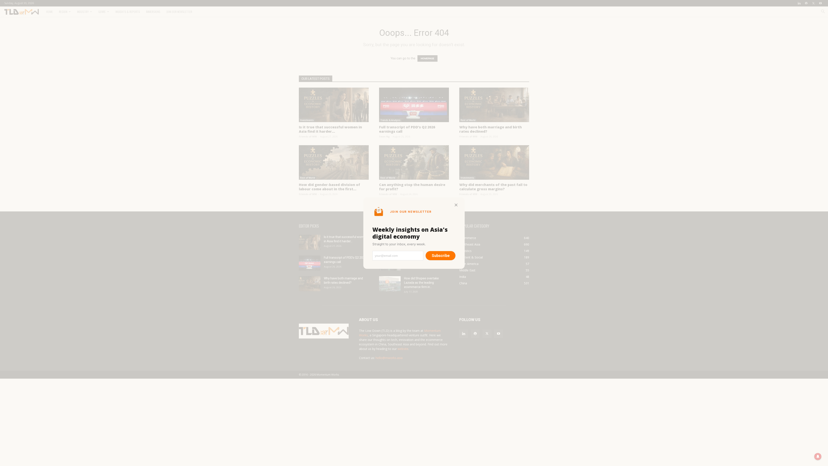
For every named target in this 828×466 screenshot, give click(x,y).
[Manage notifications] (817, 456)
